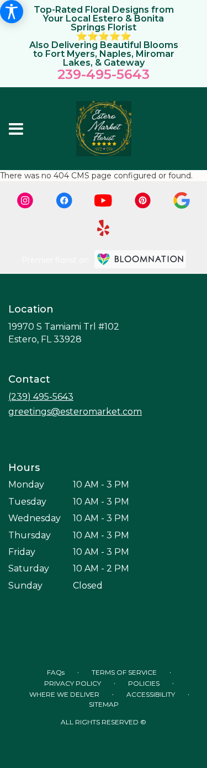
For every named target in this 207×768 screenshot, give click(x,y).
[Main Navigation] (16, 129)
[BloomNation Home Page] (140, 259)
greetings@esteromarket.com (75, 411)
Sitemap (104, 704)
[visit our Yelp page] (103, 228)
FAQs (56, 672)
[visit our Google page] (181, 200)
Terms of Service (124, 672)
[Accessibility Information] (11, 11)
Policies (144, 683)
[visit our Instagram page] (25, 200)
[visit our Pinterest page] (143, 200)
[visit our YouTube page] (103, 200)
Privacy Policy (72, 683)
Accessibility (150, 694)
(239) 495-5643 (40, 396)
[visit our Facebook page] (64, 200)
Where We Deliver (64, 694)
